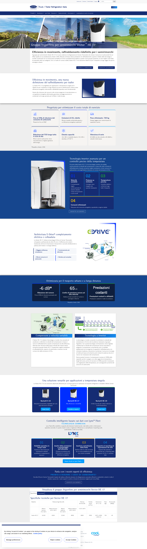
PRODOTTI (38, 16)
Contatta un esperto (106, 67)
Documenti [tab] (41, 493)
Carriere (78, 530)
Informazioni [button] (71, 13)
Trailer (55, 16)
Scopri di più (45, 409)
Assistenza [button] (39, 13)
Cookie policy (37, 533)
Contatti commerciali (81, 533)
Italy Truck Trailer (47, 16)
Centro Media (79, 531)
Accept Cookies (71, 540)
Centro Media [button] (90, 1)
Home (31, 16)
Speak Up (81, 542)
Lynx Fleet (47, 13)
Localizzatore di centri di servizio (84, 13)
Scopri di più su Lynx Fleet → (73, 461)
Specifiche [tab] (33, 493)
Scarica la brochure (84, 67)
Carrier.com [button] (79, 1)
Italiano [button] (97, 2)
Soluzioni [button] (53, 13)
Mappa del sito (88, 542)
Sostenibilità (62, 13)
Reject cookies (55, 540)
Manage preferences (13, 540)
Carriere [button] (84, 1)
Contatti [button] (114, 7)
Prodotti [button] (32, 13)
